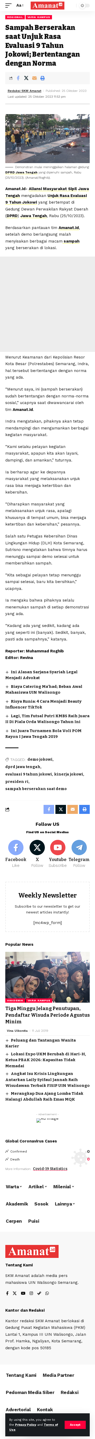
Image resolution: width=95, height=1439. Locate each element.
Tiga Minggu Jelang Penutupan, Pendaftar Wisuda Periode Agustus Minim (47, 1015)
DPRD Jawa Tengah (21, 172)
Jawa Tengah (33, 215)
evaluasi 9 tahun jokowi (28, 774)
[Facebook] (15, 854)
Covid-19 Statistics (50, 1169)
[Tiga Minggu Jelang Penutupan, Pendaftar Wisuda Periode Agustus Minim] (47, 977)
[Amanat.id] (47, 6)
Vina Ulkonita (17, 1031)
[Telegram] (79, 854)
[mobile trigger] (9, 5)
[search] (71, 5)
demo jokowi (40, 759)
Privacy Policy (25, 1425)
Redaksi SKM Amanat (24, 91)
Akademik (15, 1000)
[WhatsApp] (47, 1294)
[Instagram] (31, 1294)
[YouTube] (23, 1294)
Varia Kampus (38, 17)
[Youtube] (58, 854)
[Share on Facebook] (18, 78)
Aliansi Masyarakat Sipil (53, 188)
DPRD (12, 215)
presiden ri (16, 781)
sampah (71, 241)
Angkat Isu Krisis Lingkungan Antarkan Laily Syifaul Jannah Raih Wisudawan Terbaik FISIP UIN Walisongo (47, 1079)
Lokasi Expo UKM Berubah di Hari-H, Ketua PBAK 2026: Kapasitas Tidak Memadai (45, 1060)
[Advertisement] (47, 304)
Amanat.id (69, 227)
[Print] (42, 78)
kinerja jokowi (68, 774)
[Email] (34, 78)
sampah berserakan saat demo (36, 789)
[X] (37, 854)
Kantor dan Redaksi (25, 1310)
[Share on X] (26, 78)
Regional (15, 17)
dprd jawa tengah (22, 767)
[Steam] (39, 1294)
